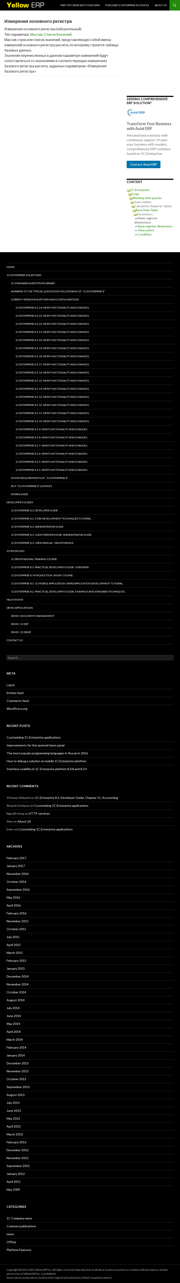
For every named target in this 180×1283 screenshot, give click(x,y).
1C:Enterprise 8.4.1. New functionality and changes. (51, 469)
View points (146, 230)
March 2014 (15, 1039)
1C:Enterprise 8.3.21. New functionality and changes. (52, 332)
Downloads (19, 494)
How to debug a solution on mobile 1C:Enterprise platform (46, 761)
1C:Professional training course (34, 559)
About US (161, 5)
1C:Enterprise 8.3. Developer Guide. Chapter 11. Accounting (76, 797)
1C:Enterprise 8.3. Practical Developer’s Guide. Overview (50, 567)
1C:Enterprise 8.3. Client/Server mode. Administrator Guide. (51, 534)
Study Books (15, 551)
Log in (11, 685)
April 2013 (14, 1126)
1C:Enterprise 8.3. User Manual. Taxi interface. (42, 542)
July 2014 (13, 1008)
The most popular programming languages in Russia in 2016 (47, 753)
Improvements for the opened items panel (36, 745)
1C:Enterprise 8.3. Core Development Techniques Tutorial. (51, 518)
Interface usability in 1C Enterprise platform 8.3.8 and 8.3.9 (47, 769)
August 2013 (16, 1095)
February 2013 (16, 1142)
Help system (15, 599)
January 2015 (16, 968)
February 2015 (16, 960)
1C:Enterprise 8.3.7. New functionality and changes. (51, 445)
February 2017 (16, 858)
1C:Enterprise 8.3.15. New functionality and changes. (52, 380)
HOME (11, 267)
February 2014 (16, 1047)
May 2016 (13, 897)
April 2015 (14, 945)
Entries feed (15, 693)
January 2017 (16, 866)
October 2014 (16, 992)
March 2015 (15, 953)
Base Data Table (147, 210)
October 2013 (16, 1079)
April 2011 (14, 1181)
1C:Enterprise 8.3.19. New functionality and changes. (52, 348)
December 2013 (18, 1063)
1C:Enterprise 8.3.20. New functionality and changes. (52, 340)
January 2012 (16, 1174)
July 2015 (13, 937)
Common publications (21, 1226)
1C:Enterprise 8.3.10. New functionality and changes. (52, 421)
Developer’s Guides (20, 502)
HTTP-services (39, 813)
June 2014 (14, 1016)
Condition (144, 234)
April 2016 (14, 905)
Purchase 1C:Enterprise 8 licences (127, 5)
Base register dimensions (155, 226)
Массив (36, 34)
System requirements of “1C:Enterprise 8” (39, 478)
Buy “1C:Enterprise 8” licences (31, 486)
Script (135, 194)
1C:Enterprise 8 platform (24, 275)
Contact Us (15, 640)
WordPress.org (17, 708)
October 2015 (16, 929)
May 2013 (13, 1118)
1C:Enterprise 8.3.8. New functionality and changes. (51, 437)
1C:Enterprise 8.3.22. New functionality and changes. (52, 323)
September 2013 (18, 1087)
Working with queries (147, 198)
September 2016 (18, 889)
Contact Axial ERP (143, 164)
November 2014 (18, 984)
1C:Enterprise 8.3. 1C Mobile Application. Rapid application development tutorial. (67, 583)
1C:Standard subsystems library (33, 283)
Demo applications (20, 607)
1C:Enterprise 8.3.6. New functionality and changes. (51, 453)
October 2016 (16, 881)
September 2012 (18, 1166)
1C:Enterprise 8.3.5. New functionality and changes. (51, 461)
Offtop (11, 1242)
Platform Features (19, 1250)
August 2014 (16, 1000)
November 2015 (18, 921)
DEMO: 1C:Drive (21, 632)
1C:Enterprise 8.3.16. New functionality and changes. (52, 372)
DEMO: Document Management (32, 615)
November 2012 (18, 1158)
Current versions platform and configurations (45, 299)
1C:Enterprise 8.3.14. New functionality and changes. (52, 388)
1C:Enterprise (139, 190)
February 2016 (16, 913)
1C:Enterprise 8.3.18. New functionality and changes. (52, 356)
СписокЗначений (58, 34)
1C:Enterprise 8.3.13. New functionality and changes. (52, 396)
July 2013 (13, 1103)
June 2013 (14, 1110)
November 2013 (18, 1071)
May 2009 (13, 1189)
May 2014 (13, 1024)
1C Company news (19, 1218)
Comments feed (18, 701)
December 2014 (18, 976)
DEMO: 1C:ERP (20, 624)
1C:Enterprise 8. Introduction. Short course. (42, 575)
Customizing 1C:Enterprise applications (34, 737)
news (10, 1234)
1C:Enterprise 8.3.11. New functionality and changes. (52, 413)
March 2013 (15, 1134)
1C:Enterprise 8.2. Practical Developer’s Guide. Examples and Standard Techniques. (68, 591)
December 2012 (18, 1150)
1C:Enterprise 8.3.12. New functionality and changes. (52, 405)
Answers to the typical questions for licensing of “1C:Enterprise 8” (58, 291)
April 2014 (14, 1031)
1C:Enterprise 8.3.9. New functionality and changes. (51, 429)
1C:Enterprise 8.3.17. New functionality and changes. (52, 364)
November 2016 (18, 874)
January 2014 (16, 1055)
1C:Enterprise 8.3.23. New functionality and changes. (52, 315)
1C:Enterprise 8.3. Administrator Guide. (37, 526)
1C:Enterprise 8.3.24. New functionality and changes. (52, 307)
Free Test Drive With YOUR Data (80, 5)
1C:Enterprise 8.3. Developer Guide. (35, 510)
